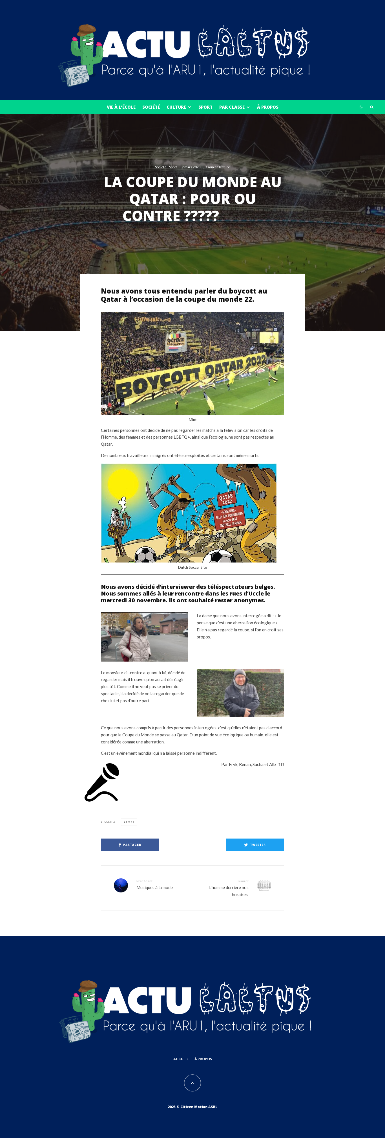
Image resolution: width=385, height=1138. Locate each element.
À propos (267, 107)
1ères (130, 822)
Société (151, 107)
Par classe (232, 107)
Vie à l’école (121, 107)
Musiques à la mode (154, 884)
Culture (176, 107)
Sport (205, 107)
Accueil (180, 1059)
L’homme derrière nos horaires (229, 888)
